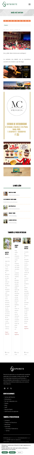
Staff (6, 407)
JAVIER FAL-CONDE (12, 192)
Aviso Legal (25, 441)
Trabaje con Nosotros (11, 422)
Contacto (7, 420)
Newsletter (7, 424)
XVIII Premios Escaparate (11, 411)
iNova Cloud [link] (14, 438)
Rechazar (12, 452)
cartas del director (13, 202)
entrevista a (16, 195)
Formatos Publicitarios (12, 428)
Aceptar (4, 452)
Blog (16, 215)
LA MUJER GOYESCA (13, 220)
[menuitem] (29, 5)
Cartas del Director (10, 397)
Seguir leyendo (7, 333)
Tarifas (7, 430)
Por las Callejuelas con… (11, 401)
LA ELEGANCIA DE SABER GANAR (9, 199)
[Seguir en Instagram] (4, 388)
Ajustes (19, 452)
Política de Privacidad (15, 441)
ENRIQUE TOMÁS (12, 213)
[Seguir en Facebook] (8, 388)
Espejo (6, 25)
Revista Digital (8, 409)
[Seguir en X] (11, 388)
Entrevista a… (8, 399)
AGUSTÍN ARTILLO (12, 206)
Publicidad (7, 426)
